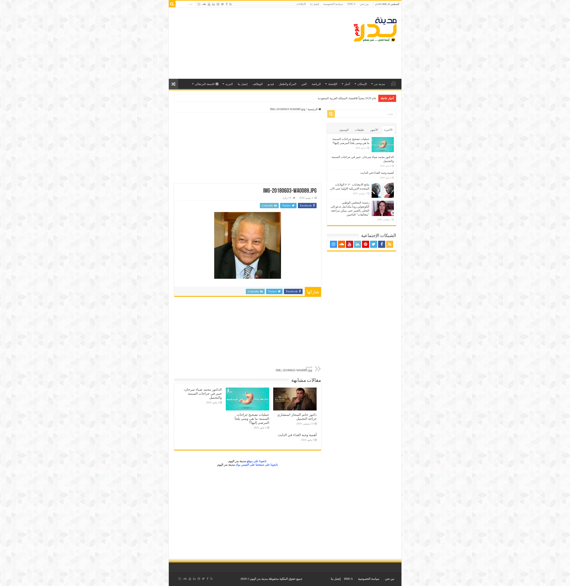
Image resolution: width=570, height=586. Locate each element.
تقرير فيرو (370, 98)
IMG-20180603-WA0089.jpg (294, 369)
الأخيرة (388, 129)
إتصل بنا (314, 4)
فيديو (271, 84)
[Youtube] (209, 4)
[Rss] (230, 4)
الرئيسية (393, 83)
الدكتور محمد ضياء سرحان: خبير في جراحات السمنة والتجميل (203, 393)
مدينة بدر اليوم (237, 461)
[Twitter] (222, 4)
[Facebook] (226, 4)
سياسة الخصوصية (333, 4)
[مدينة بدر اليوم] (375, 29)
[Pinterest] (218, 4)
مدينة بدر (379, 84)
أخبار (347, 84)
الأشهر (374, 129)
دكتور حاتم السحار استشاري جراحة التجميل (297, 416)
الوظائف (257, 84)
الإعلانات (301, 4)
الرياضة (316, 84)
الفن (304, 84)
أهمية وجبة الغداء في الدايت (297, 435)
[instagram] (199, 4)
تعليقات (359, 129)
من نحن (364, 4)
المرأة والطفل (287, 84)
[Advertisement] (253, 43)
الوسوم (344, 129)
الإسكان (362, 84)
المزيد (229, 84)
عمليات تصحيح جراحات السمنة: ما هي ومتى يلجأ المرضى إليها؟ (252, 418)
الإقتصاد (332, 84)
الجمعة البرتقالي (205, 84)
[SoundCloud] (204, 4)
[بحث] (172, 4)
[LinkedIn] (213, 4)
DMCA (351, 4)
